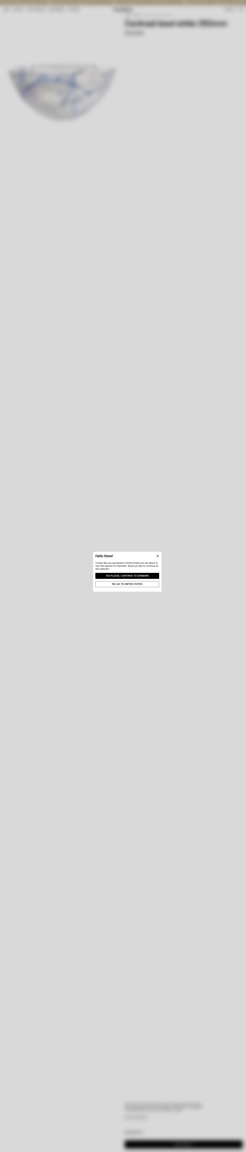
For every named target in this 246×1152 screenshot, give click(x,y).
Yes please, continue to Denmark (127, 575)
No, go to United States (127, 584)
